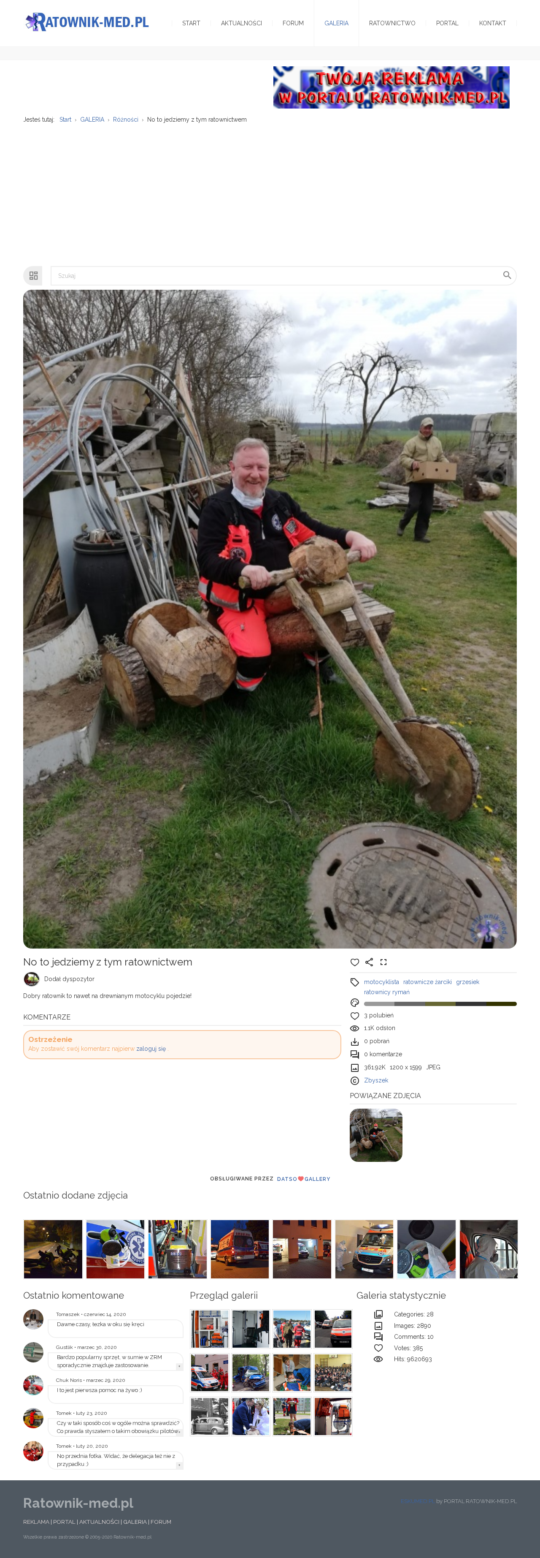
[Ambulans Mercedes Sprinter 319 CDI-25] (208, 1329)
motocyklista (381, 982)
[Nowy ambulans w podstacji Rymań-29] (33, 1352)
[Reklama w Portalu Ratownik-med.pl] (391, 87)
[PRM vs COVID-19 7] (426, 1249)
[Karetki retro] (208, 1416)
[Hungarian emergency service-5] (332, 1329)
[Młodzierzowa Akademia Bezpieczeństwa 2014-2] (290, 1373)
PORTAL (64, 1521)
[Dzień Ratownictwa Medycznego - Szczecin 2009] (33, 1451)
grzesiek (467, 982)
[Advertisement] (270, 190)
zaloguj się (151, 1048)
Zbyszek (376, 1080)
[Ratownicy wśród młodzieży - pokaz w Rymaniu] (332, 1373)
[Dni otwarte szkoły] (33, 1385)
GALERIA (135, 1521)
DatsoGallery (303, 1179)
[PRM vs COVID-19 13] (52, 1249)
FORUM (161, 1521)
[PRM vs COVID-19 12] (115, 1249)
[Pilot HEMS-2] (33, 1418)
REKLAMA (36, 1521)
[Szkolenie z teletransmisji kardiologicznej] (33, 1319)
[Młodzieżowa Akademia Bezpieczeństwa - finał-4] (290, 1416)
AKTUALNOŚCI (99, 1521)
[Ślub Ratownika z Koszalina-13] (249, 1416)
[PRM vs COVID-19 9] (301, 1249)
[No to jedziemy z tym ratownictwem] (376, 1134)
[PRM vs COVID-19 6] (488, 1249)
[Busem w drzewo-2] (249, 1373)
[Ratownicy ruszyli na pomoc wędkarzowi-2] (290, 1329)
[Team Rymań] (208, 1373)
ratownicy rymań (387, 992)
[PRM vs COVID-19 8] (364, 1249)
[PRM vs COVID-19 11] (177, 1249)
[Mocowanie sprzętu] (332, 1416)
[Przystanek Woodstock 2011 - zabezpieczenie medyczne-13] (249, 1329)
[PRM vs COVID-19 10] (239, 1249)
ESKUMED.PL (418, 1501)
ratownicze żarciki (427, 982)
